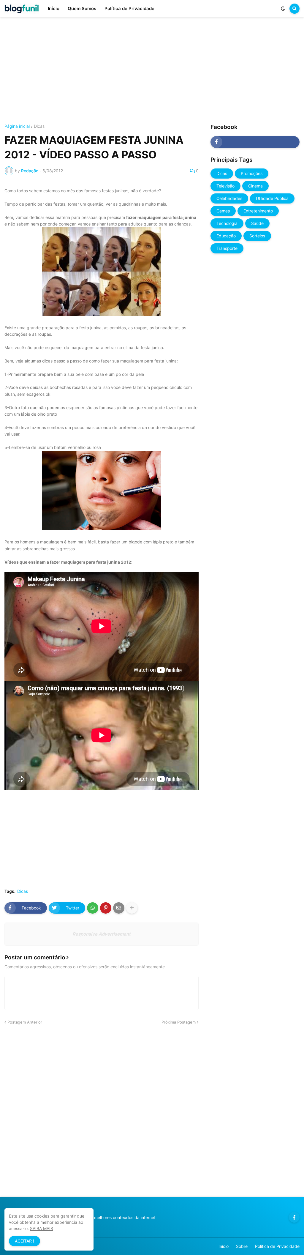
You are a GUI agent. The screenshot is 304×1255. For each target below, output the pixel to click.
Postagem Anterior (24, 1022)
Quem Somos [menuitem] (82, 8)
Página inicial (17, 126)
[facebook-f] (255, 142)
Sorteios (257, 235)
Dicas (39, 126)
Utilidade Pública (272, 198)
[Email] (118, 908)
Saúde (257, 223)
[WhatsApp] (92, 908)
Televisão (225, 185)
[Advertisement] (152, 70)
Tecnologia (227, 223)
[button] (282, 9)
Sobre (242, 1246)
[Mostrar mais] (131, 908)
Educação (226, 235)
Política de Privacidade (277, 1246)
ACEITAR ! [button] (24, 1240)
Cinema (255, 185)
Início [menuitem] (53, 8)
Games (223, 210)
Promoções (251, 173)
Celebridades (229, 198)
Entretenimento (258, 210)
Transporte (227, 248)
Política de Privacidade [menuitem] (129, 8)
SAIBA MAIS (41, 1228)
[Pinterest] (105, 908)
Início (223, 1246)
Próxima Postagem (179, 1022)
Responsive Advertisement (101, 934)
